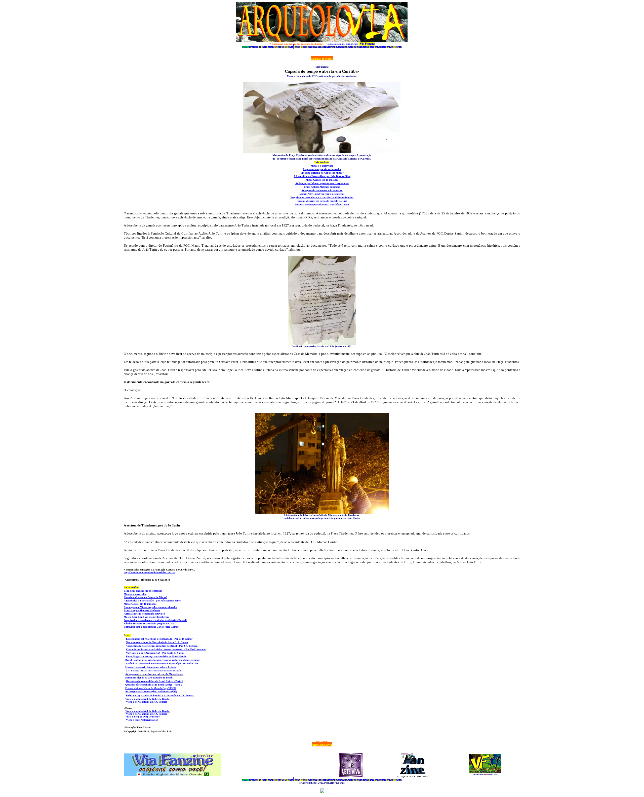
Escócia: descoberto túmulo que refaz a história (150, 667)
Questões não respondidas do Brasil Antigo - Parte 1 (154, 681)
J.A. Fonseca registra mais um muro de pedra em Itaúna (154, 670)
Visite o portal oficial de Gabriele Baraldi (147, 699)
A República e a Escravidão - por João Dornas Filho (322, 176)
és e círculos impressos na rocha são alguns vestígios (172, 660)
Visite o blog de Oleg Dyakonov (142, 716)
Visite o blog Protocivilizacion (142, 719)
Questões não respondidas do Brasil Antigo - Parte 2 (153, 684)
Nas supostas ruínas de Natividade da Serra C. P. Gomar (157, 642)
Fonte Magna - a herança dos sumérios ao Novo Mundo (156, 656)
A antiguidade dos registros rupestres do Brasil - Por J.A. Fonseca (161, 645)
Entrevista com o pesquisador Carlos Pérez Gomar (322, 204)
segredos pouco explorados (334, 183)
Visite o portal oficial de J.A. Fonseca (146, 701)
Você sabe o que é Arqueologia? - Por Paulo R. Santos (155, 653)
